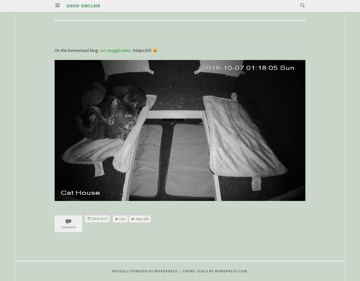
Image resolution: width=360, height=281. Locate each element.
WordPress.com (231, 271)
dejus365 (142, 219)
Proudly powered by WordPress (145, 271)
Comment (68, 227)
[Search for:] (301, 5)
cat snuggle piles (115, 50)
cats (122, 219)
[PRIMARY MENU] (57, 5)
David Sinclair (83, 6)
